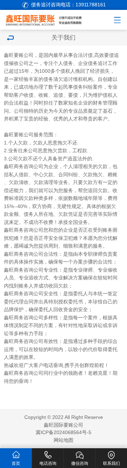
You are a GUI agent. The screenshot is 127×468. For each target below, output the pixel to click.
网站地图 (63, 440)
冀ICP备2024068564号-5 (63, 432)
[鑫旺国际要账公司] (49, 19)
